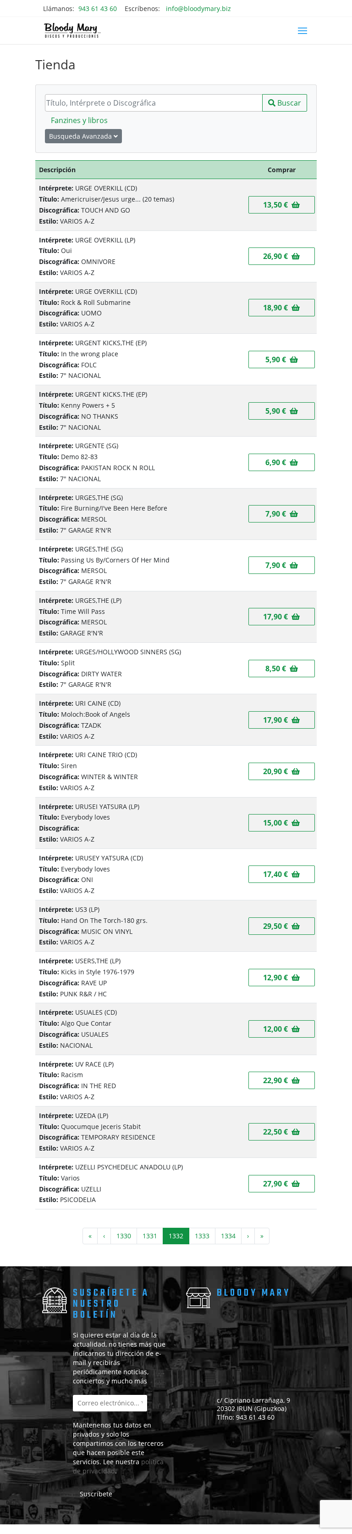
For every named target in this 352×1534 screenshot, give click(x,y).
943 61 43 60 (97, 8)
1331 (150, 1235)
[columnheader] (141, 169)
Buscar (288, 103)
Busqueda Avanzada (81, 136)
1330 (123, 1235)
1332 (176, 1235)
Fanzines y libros (79, 120)
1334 (228, 1235)
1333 (202, 1235)
